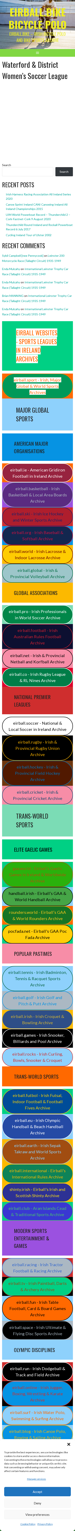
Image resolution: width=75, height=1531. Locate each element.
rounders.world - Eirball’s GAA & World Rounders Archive (37, 915)
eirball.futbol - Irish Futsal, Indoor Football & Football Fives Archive (37, 1101)
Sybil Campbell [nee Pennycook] (22, 255)
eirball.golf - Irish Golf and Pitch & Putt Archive (37, 1000)
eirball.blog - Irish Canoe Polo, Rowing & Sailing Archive (37, 1434)
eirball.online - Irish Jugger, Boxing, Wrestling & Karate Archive (37, 1393)
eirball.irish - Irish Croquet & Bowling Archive (37, 1019)
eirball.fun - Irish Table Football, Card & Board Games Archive (37, 1308)
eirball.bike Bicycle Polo (37, 18)
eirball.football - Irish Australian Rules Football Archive (37, 636)
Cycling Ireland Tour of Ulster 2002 (28, 235)
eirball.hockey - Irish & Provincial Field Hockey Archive (37, 773)
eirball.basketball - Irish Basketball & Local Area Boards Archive (37, 494)
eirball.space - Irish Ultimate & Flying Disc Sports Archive (37, 1330)
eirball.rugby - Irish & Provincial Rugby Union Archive (37, 748)
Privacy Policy (45, 1524)
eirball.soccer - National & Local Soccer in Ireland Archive (37, 726)
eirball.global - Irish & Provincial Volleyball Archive (37, 573)
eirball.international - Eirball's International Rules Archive (37, 1173)
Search (6, 165)
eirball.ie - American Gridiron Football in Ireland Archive (37, 473)
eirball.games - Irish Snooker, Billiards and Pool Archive (37, 1038)
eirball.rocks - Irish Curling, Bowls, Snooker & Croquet (37, 1057)
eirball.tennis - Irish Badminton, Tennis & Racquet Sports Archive (37, 978)
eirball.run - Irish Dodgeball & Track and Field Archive (37, 1371)
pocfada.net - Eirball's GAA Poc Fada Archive (37, 934)
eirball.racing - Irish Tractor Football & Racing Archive (37, 1267)
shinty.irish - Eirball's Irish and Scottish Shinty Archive (37, 1192)
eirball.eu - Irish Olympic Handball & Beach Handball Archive (37, 1126)
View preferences (37, 1514)
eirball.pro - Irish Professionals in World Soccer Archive (37, 614)
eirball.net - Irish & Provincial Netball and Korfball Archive (37, 658)
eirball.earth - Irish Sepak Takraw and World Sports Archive (37, 1151)
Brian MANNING (13, 295)
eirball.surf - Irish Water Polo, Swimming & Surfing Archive (37, 1415)
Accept (37, 1492)
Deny (37, 1503)
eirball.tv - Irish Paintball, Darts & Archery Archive (37, 1286)
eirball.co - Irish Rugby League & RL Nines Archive (37, 677)
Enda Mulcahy (11, 269)
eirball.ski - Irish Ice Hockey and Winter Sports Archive (37, 516)
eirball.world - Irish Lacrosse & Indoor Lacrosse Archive (37, 554)
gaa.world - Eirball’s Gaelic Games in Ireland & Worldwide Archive (37, 874)
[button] (69, 1444)
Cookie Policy (27, 1524)
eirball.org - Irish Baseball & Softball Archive (37, 535)
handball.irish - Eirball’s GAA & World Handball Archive (37, 896)
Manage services (36, 1478)
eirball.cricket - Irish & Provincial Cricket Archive (37, 795)
